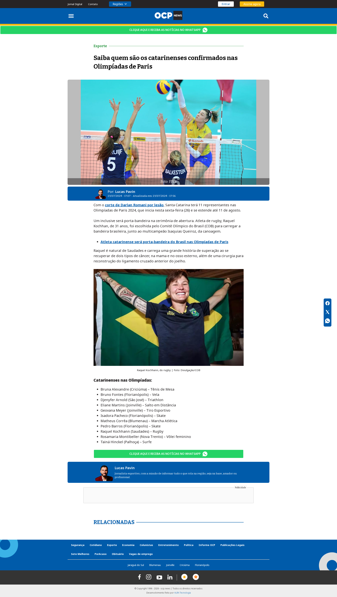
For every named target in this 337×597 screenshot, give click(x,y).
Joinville (170, 565)
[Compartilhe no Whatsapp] (327, 321)
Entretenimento (168, 545)
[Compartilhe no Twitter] (327, 312)
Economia (128, 545)
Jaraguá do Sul (136, 565)
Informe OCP (207, 545)
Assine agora (251, 4)
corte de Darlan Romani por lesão (134, 205)
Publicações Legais (232, 545)
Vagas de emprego (141, 554)
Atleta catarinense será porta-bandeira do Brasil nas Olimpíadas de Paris (164, 241)
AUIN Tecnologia (182, 592)
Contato (93, 4)
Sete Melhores (80, 554)
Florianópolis (202, 565)
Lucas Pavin (125, 191)
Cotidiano (96, 545)
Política (188, 545)
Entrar (226, 4)
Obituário (118, 554)
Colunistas (146, 545)
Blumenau (155, 565)
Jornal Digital (75, 4)
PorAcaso (101, 554)
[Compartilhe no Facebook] (327, 304)
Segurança (77, 545)
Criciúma (185, 565)
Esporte (112, 545)
